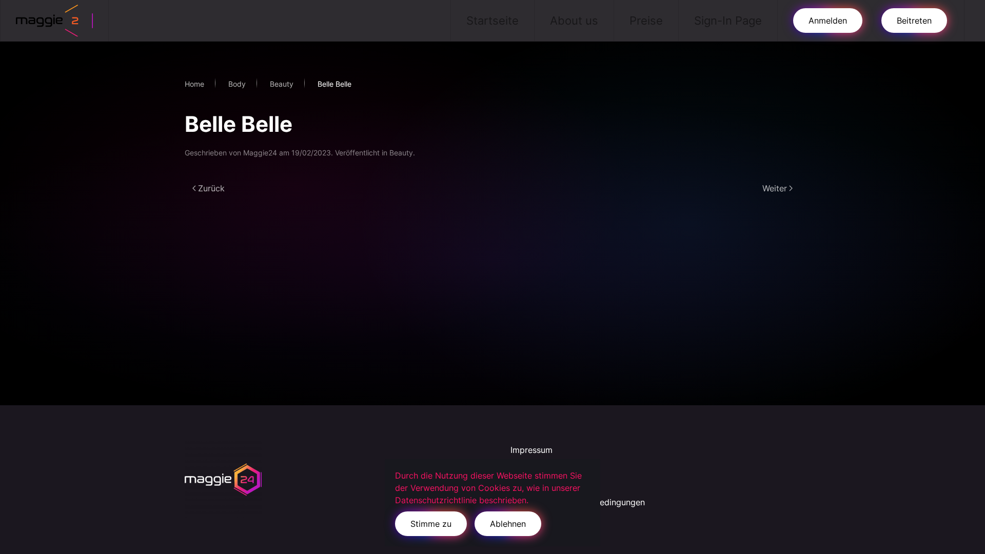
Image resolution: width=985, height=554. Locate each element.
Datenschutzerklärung (553, 467)
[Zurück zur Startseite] (55, 20)
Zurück (211, 188)
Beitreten (914, 20)
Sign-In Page (728, 20)
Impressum (531, 450)
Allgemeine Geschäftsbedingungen (577, 502)
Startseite (492, 20)
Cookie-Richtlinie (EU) (553, 485)
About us (574, 20)
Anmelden (828, 20)
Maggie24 (260, 152)
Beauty (401, 152)
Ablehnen (508, 524)
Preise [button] (646, 20)
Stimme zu (430, 524)
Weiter (774, 188)
